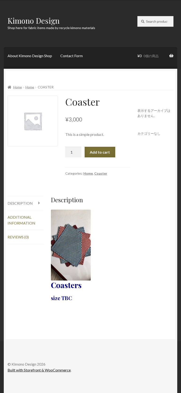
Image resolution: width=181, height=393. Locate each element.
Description (20, 203)
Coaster (100, 173)
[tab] (26, 203)
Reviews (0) (18, 237)
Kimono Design (34, 20)
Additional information (21, 220)
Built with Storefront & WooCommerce (39, 370)
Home (17, 87)
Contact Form (71, 55)
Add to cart (100, 152)
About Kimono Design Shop (30, 55)
